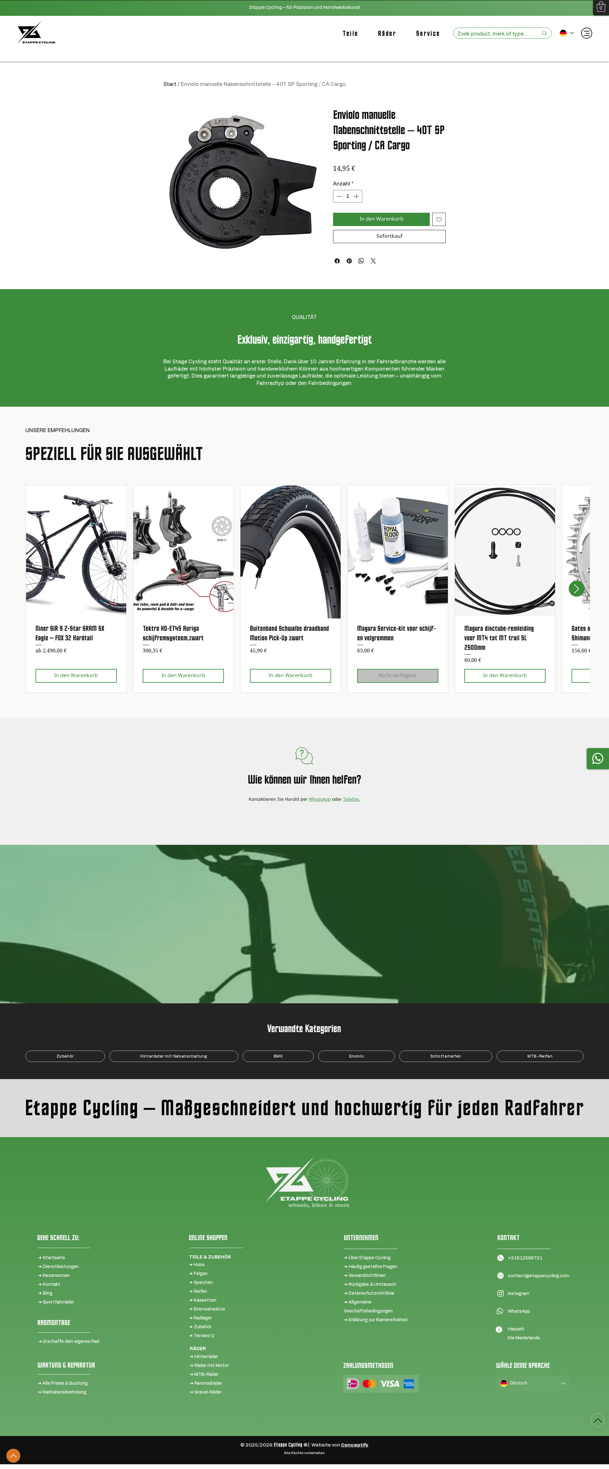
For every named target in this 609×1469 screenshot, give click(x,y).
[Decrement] (338, 196)
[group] (304, 588)
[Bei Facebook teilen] (337, 261)
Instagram (518, 1293)
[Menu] (586, 33)
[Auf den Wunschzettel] (439, 219)
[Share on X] (373, 261)
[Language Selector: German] (566, 33)
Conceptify (355, 1445)
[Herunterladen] (598, 1420)
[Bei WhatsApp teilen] (361, 261)
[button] (601, 6)
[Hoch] (13, 1456)
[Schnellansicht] (76, 551)
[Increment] (356, 196)
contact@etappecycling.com (538, 1276)
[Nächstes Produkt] (577, 589)
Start (169, 84)
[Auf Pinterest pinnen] (349, 261)
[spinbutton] (347, 196)
